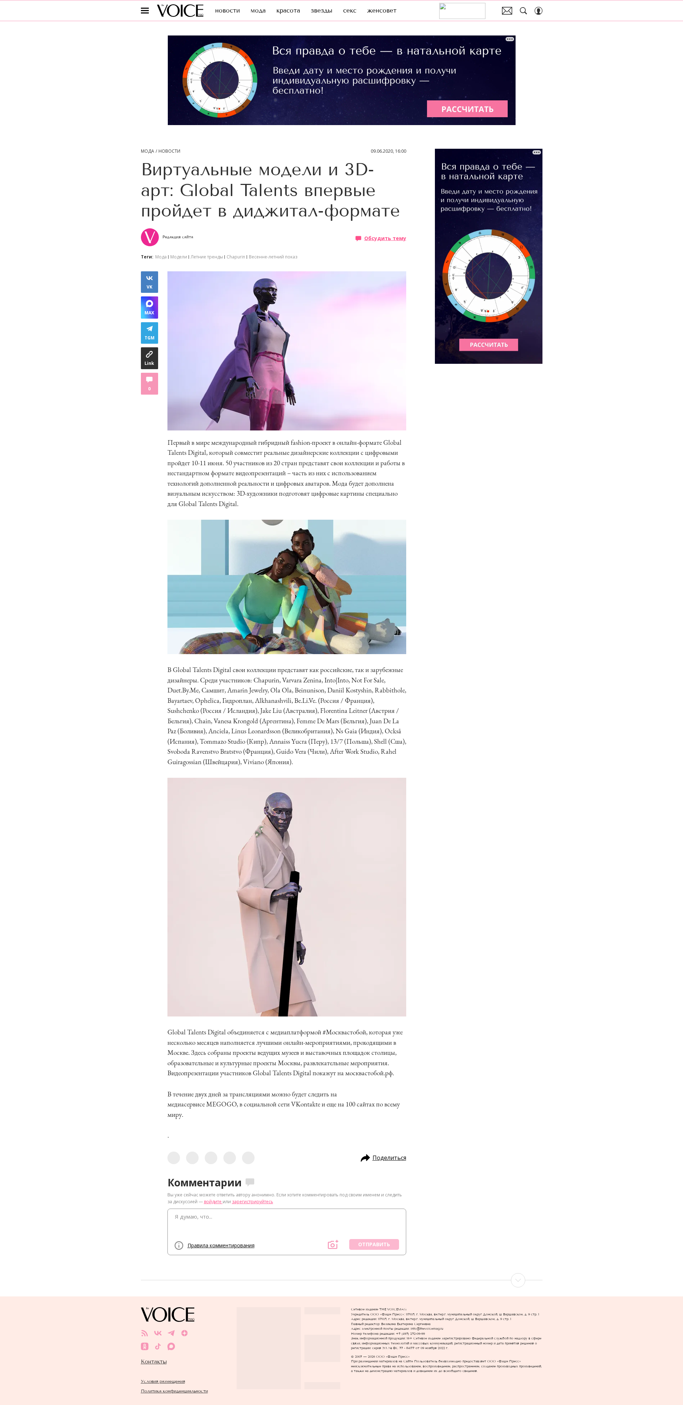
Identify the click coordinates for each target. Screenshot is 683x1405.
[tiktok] (158, 1346)
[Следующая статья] (341, 1280)
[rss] (144, 1333)
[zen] (184, 1333)
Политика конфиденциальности (174, 1391)
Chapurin (236, 257)
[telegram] (171, 1333)
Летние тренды (207, 257)
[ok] (144, 1346)
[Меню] (145, 11)
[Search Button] (523, 11)
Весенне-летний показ (273, 257)
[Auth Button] (538, 11)
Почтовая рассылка (507, 11)
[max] (171, 1346)
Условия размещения (163, 1381)
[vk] (158, 1333)
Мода (147, 151)
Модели (178, 257)
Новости (169, 151)
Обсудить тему (385, 238)
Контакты (154, 1361)
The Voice (180, 10)
